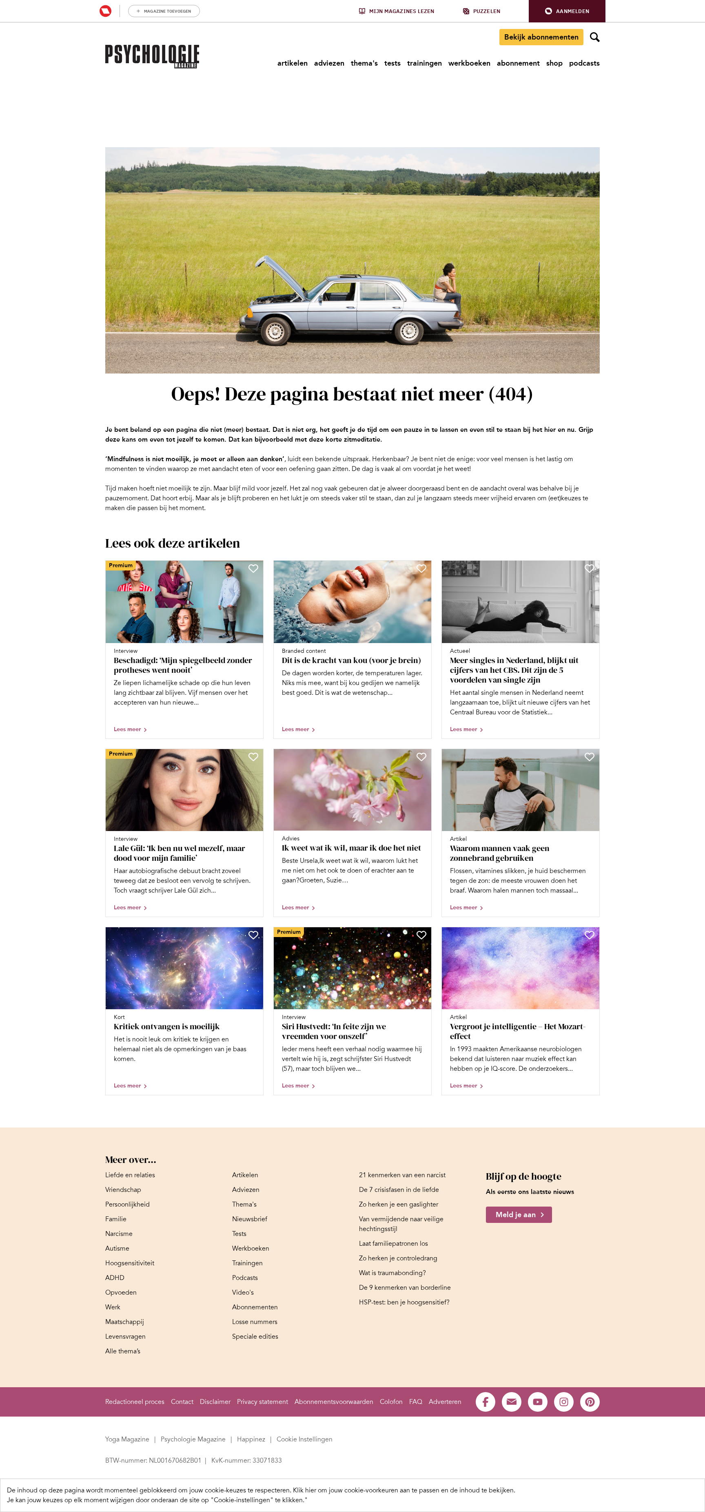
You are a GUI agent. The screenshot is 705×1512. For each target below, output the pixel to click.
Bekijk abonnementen (541, 37)
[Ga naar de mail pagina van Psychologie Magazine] (511, 1402)
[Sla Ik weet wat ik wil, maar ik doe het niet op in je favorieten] (421, 757)
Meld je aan (516, 1214)
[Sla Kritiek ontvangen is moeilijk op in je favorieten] (253, 935)
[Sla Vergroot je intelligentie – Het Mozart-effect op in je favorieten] (589, 935)
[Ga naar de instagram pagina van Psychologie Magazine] (564, 1402)
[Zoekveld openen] (595, 37)
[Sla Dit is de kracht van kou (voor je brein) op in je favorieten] (421, 568)
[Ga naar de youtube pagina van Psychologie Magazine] (538, 1402)
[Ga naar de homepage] (152, 57)
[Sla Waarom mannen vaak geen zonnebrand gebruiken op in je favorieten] (589, 757)
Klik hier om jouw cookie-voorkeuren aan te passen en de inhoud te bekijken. (404, 1490)
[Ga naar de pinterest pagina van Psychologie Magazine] (590, 1402)
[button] (567, 11)
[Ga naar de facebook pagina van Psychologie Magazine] (485, 1402)
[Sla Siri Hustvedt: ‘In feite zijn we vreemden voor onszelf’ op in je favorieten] (421, 935)
